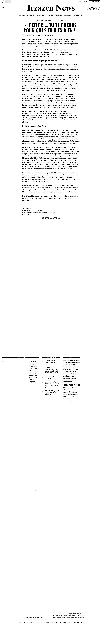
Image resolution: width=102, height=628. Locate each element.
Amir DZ (75, 360)
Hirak (71, 374)
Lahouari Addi (70, 376)
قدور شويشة (71, 400)
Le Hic (76, 376)
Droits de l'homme (51, 20)
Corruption (72, 362)
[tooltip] (88, 8)
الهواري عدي (71, 396)
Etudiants (65, 369)
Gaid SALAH (74, 371)
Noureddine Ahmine (71, 387)
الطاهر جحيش (76, 396)
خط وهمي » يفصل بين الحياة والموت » (51, 377)
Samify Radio (70, 619)
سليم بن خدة (71, 398)
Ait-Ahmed (72, 360)
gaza (64, 374)
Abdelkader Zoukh (66, 360)
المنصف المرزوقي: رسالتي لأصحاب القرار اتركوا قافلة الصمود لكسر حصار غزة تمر (52, 384)
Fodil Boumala (70, 369)
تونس (68, 396)
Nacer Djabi (65, 387)
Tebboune (65, 396)
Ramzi (77, 389)
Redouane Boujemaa (69, 392)
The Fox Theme (29, 619)
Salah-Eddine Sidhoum (70, 394)
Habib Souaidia (67, 374)
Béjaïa (69, 362)
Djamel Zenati (69, 364)
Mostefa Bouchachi (72, 378)
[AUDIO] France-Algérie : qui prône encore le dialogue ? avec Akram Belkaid (51, 370)
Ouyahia (69, 390)
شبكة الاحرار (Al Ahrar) (61, 613)
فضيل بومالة (65, 398)
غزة (68, 398)
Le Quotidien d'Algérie (75, 615)
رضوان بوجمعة (77, 398)
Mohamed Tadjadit (66, 378)
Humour (74, 374)
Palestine (74, 390)
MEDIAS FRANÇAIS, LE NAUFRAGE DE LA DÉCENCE (52, 392)
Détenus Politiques (73, 367)
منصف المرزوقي (66, 400)
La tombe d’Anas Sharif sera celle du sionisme (51, 362)
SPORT (76, 394)
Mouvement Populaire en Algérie (71, 382)
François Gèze (68, 371)
